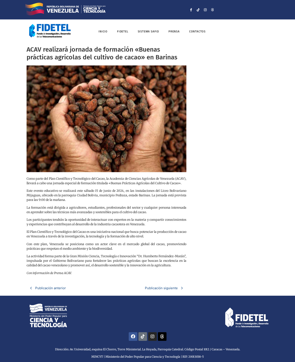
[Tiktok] (198, 9)
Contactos (197, 31)
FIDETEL (122, 31)
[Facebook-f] (191, 9)
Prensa (174, 31)
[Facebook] (133, 336)
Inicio (103, 31)
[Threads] (212, 9)
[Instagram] (205, 9)
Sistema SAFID (148, 31)
